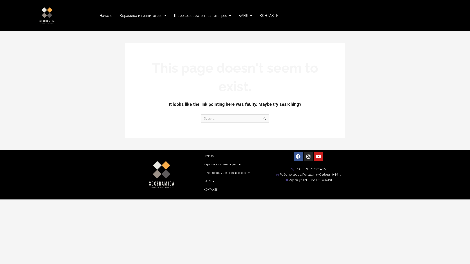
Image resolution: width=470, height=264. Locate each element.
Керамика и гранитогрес (141, 15)
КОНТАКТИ (269, 15)
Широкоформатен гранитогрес (200, 15)
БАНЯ (243, 15)
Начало (106, 15)
